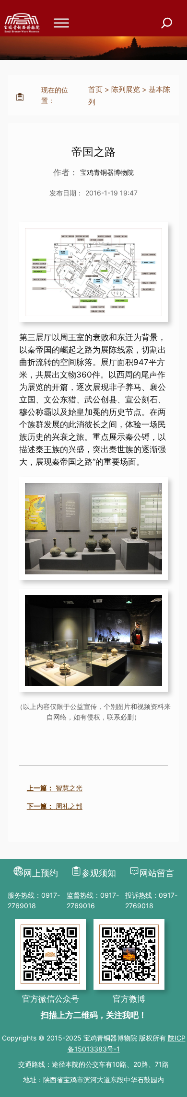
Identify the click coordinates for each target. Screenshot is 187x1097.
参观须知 (99, 873)
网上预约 (40, 873)
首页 (95, 89)
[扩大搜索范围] (167, 23)
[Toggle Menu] (61, 22)
